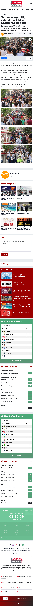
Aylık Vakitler (5, 538)
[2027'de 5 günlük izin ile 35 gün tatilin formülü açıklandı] (8, 206)
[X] (10, 545)
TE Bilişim (20, 603)
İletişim (14, 552)
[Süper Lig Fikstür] (31, 366)
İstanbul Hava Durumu (25, 576)
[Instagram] (13, 545)
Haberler (3, 14)
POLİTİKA (12, 10)
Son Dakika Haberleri (8, 591)
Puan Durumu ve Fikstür (9, 587)
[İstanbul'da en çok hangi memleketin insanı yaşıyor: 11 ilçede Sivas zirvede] (8, 190)
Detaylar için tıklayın (17, 360)
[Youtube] (16, 545)
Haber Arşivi (22, 591)
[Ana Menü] (2, 4)
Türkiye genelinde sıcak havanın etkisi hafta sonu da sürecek (8, 228)
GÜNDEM (4, 10)
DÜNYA (27, 548)
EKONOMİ (3, 550)
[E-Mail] (11, 177)
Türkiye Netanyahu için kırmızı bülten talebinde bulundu (24, 197)
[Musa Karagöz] (5, 174)
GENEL (10, 14)
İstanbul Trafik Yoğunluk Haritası (24, 583)
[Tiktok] (19, 545)
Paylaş (4, 58)
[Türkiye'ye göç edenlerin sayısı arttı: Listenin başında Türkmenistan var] (24, 221)
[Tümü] (31, 264)
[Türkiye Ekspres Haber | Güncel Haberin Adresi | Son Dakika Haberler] (16, 4)
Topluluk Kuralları (25, 552)
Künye (18, 552)
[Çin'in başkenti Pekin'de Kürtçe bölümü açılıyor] (24, 206)
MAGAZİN (25, 10)
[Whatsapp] (22, 545)
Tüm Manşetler (23, 587)
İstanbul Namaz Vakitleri (9, 582)
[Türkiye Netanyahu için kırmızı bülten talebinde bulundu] (24, 190)
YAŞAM (14, 550)
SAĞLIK (9, 550)
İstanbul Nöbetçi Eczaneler (6, 577)
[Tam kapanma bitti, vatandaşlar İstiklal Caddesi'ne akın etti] (16, 46)
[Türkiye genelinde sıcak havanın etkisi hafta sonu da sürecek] (8, 221)
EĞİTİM (29, 550)
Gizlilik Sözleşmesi (7, 552)
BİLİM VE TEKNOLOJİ (22, 550)
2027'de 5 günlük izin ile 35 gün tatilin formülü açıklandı (8, 213)
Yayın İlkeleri (16, 553)
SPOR (18, 10)
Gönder (4, 254)
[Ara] (31, 4)
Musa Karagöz (14, 173)
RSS (6, 598)
